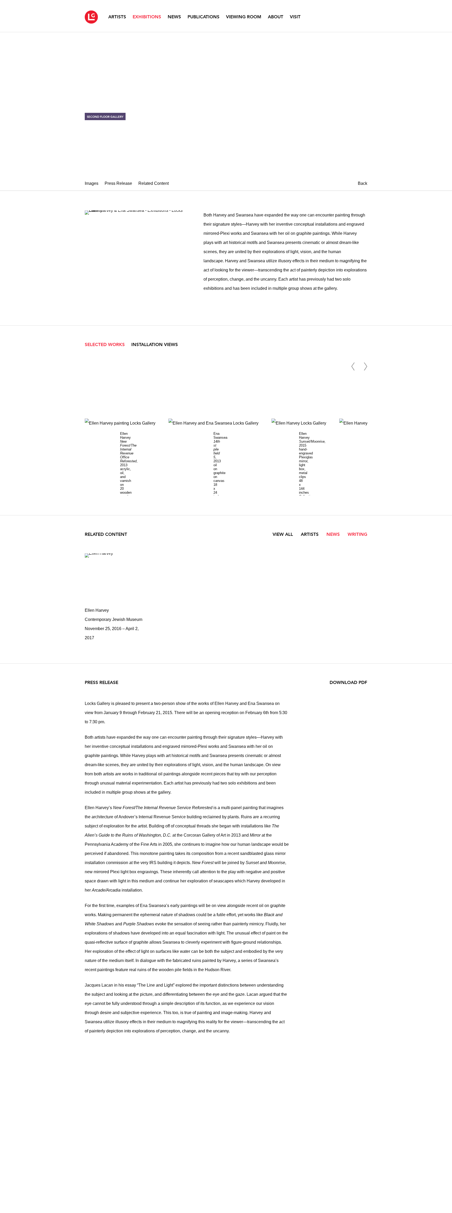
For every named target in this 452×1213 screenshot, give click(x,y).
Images (91, 183)
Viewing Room (243, 16)
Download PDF (348, 682)
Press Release (118, 183)
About (275, 16)
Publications (203, 16)
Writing (357, 534)
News (174, 16)
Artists (117, 16)
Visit (295, 16)
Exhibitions (147, 16)
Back (362, 183)
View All (283, 534)
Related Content (153, 183)
